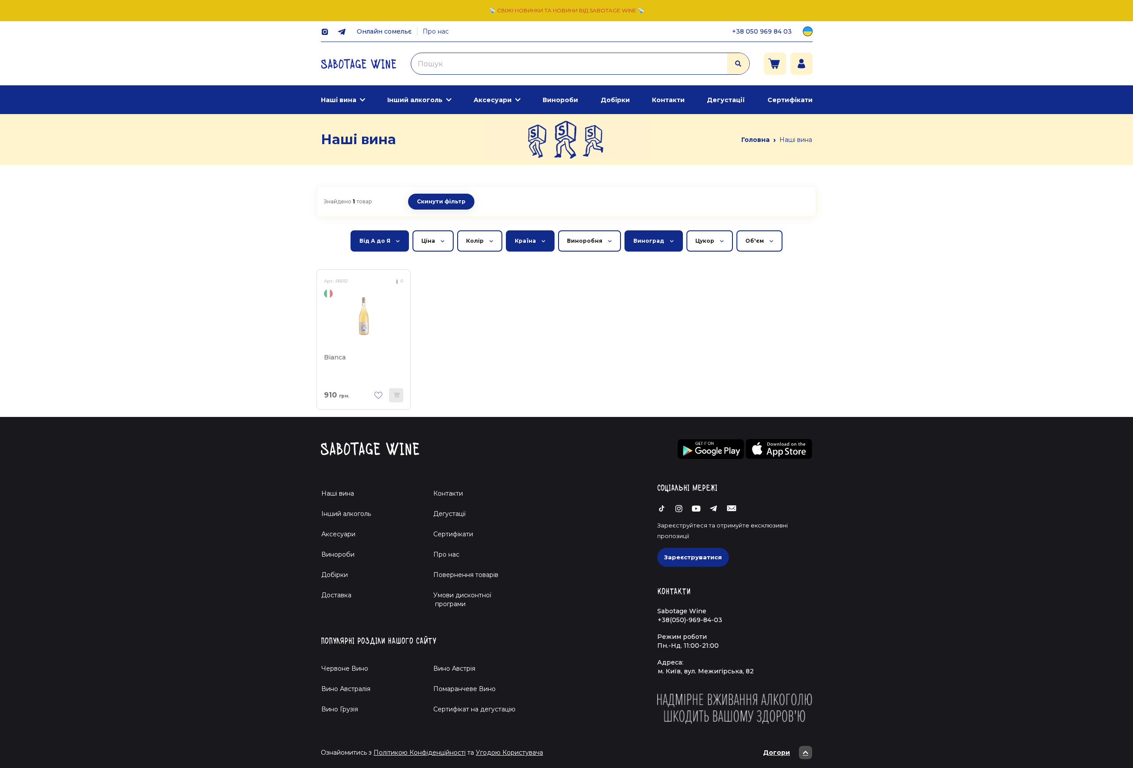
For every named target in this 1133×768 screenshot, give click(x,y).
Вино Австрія (454, 668)
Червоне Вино (344, 668)
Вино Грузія (339, 709)
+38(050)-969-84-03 (690, 620)
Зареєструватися (693, 557)
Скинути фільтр (441, 201)
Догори (776, 753)
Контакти (668, 100)
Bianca (335, 357)
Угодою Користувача (509, 753)
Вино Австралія (345, 689)
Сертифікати (790, 100)
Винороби (560, 100)
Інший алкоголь (415, 100)
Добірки (615, 100)
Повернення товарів (465, 575)
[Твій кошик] (775, 64)
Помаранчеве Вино (464, 689)
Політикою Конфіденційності (420, 753)
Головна (755, 140)
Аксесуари (493, 100)
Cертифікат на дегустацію (474, 709)
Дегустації (726, 100)
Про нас (436, 31)
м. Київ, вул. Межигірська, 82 (706, 671)
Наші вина (338, 100)
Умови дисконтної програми (458, 599)
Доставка (336, 595)
